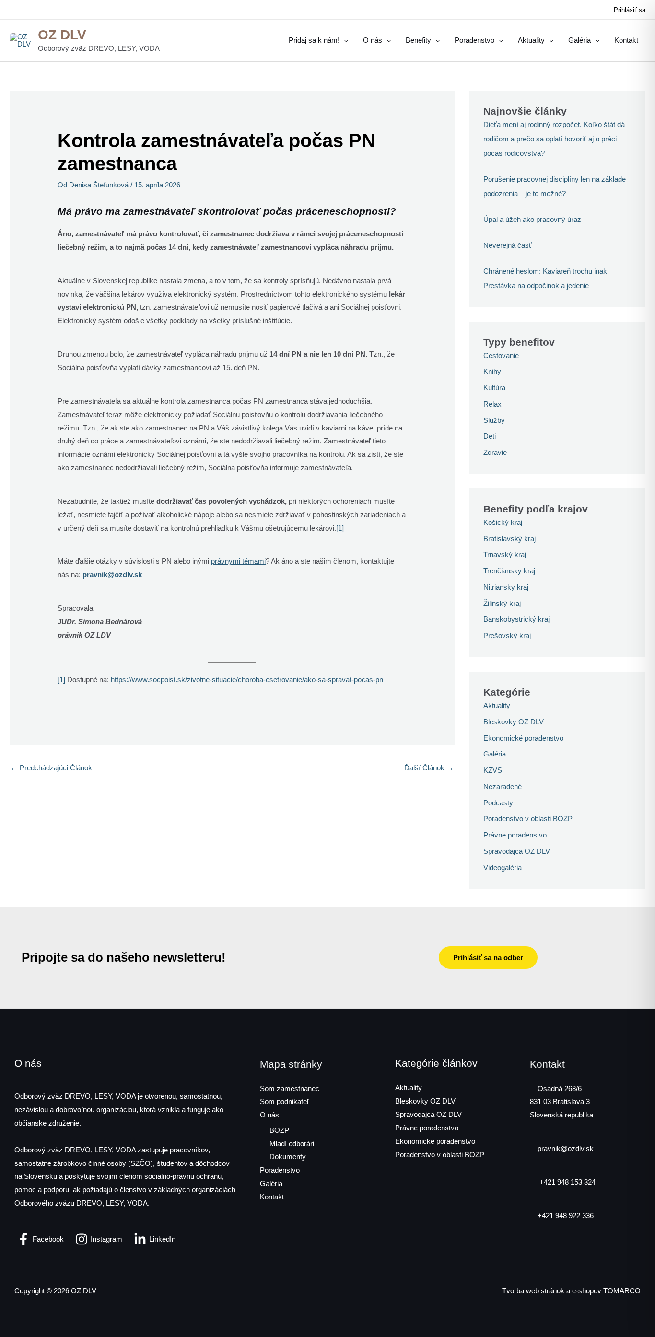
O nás (269, 1115)
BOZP (279, 1130)
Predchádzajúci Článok (51, 768)
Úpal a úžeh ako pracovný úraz (532, 219)
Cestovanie (501, 355)
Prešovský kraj (507, 635)
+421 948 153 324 (567, 1182)
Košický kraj (502, 522)
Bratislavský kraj (509, 539)
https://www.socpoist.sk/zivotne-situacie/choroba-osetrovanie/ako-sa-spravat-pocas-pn (247, 679)
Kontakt (272, 1197)
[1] (340, 528)
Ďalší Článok (429, 768)
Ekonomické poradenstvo (523, 738)
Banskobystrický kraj (516, 619)
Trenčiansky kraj (509, 571)
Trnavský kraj (504, 554)
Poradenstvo (280, 1170)
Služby (494, 420)
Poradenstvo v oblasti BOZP (528, 818)
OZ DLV (62, 34)
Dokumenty (287, 1156)
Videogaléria (502, 867)
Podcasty (498, 803)
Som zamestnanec (289, 1088)
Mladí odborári (291, 1143)
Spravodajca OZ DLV (516, 851)
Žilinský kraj (502, 603)
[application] (344, 40)
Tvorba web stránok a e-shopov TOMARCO (571, 1291)
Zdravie (495, 452)
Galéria (494, 754)
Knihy (492, 371)
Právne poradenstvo (515, 835)
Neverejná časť (507, 245)
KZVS (492, 770)
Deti (489, 436)
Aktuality (496, 705)
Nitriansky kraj (505, 587)
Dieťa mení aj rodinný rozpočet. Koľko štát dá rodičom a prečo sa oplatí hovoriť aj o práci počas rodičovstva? (554, 138)
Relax (492, 404)
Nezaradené (502, 786)
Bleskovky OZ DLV (513, 722)
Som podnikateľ (284, 1101)
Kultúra (494, 388)
